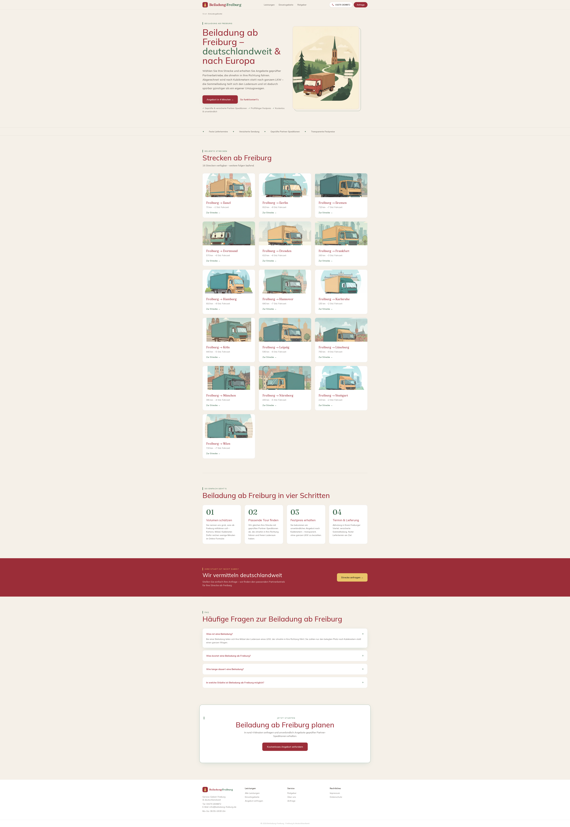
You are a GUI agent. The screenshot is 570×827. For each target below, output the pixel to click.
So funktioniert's (249, 99)
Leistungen (269, 4)
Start (204, 14)
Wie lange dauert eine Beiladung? (285, 669)
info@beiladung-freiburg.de (222, 807)
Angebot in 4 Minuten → (220, 99)
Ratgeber (302, 4)
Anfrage (361, 4)
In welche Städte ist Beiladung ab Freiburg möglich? (285, 682)
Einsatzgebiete (286, 4)
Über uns (291, 797)
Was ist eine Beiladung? (285, 634)
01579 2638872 (342, 4)
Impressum (335, 793)
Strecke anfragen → (352, 577)
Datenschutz (336, 797)
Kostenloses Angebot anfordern (285, 746)
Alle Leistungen (252, 793)
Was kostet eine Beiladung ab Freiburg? (285, 656)
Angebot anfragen (254, 800)
